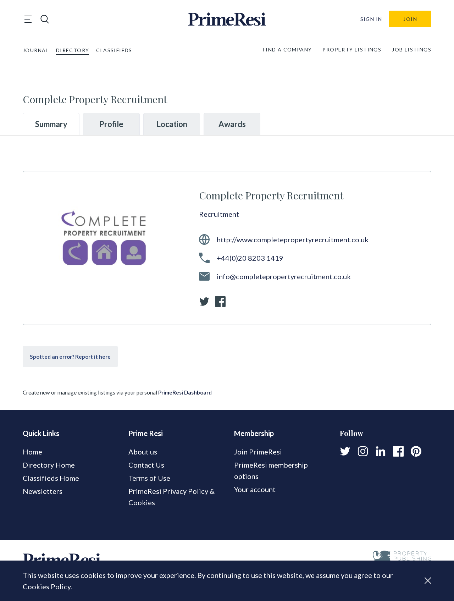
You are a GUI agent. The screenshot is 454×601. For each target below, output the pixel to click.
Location (171, 124)
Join (410, 19)
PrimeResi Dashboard (185, 392)
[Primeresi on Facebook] (398, 451)
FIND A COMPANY (287, 49)
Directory (72, 50)
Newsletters (42, 491)
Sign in (371, 19)
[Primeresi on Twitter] (345, 451)
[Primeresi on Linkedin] (380, 451)
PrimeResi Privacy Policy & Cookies (171, 497)
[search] (44, 19)
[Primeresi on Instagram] (363, 451)
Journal (36, 50)
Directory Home (49, 465)
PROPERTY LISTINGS (351, 49)
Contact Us (146, 465)
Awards (232, 124)
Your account (255, 489)
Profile (111, 124)
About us (142, 451)
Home (32, 451)
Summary (51, 124)
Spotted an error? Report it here (70, 356)
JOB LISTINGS (411, 49)
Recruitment (219, 214)
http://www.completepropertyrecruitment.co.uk (293, 239)
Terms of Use (149, 478)
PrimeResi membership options (271, 470)
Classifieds (114, 50)
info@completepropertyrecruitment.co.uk (284, 276)
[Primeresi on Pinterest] (416, 451)
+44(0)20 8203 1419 (250, 258)
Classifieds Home (51, 478)
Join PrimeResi (258, 451)
